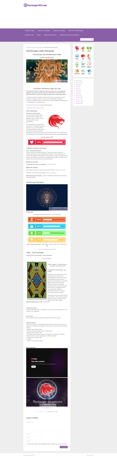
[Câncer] (77, 59)
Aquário (49, 172)
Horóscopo (25, 455)
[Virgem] (89, 59)
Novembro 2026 (79, 101)
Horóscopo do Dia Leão (32, 105)
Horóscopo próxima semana (75, 30)
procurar (92, 39)
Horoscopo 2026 (90, 455)
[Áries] (77, 52)
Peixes (63, 170)
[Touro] (83, 52)
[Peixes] (89, 75)
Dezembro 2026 (79, 103)
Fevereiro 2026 (79, 82)
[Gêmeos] (89, 52)
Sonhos (39, 35)
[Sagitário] (89, 67)
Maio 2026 (78, 88)
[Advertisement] (58, 19)
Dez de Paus (46, 258)
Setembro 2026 (79, 97)
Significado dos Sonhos (50, 35)
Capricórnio (58, 170)
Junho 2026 (78, 91)
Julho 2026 (78, 93)
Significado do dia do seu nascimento (69, 35)
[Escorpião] (83, 67)
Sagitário (53, 172)
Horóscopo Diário (30, 30)
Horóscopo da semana (59, 30)
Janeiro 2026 (78, 80)
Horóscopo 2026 (29, 35)
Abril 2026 (78, 86)
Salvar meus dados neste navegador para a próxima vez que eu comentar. (47, 444)
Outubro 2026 (79, 99)
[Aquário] (83, 75)
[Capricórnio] (77, 75)
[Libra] (77, 67)
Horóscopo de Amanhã (44, 30)
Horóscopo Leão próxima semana (35, 108)
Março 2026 (78, 84)
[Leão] (83, 59)
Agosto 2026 (78, 95)
